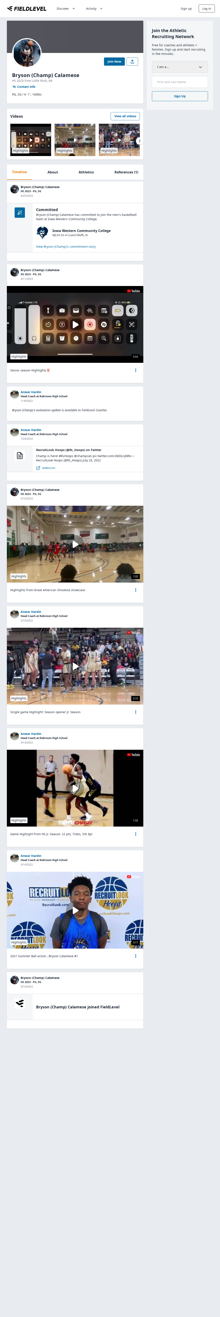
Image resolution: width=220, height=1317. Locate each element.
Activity (91, 8)
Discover (63, 8)
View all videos (125, 116)
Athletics (86, 172)
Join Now (114, 61)
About (52, 172)
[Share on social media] (132, 61)
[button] (136, 370)
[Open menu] (136, 370)
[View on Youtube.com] (133, 290)
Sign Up (180, 96)
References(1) (126, 172)
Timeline (19, 172)
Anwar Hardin (31, 392)
